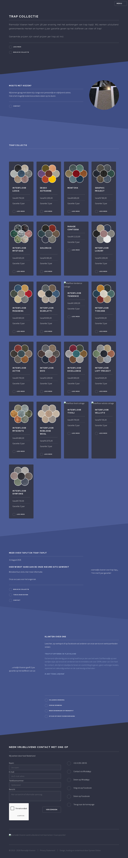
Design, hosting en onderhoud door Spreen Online (80, 850)
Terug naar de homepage (84, 804)
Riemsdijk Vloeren (28, 850)
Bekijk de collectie (21, 52)
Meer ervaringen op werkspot (61, 710)
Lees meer (17, 47)
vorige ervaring (55, 705)
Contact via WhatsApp (82, 771)
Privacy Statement (47, 850)
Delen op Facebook (82, 796)
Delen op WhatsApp (82, 779)
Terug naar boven (20, 595)
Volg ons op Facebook (83, 788)
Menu (119, 3)
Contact (16, 106)
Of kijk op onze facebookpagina (62, 716)
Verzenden (52, 809)
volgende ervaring (56, 700)
